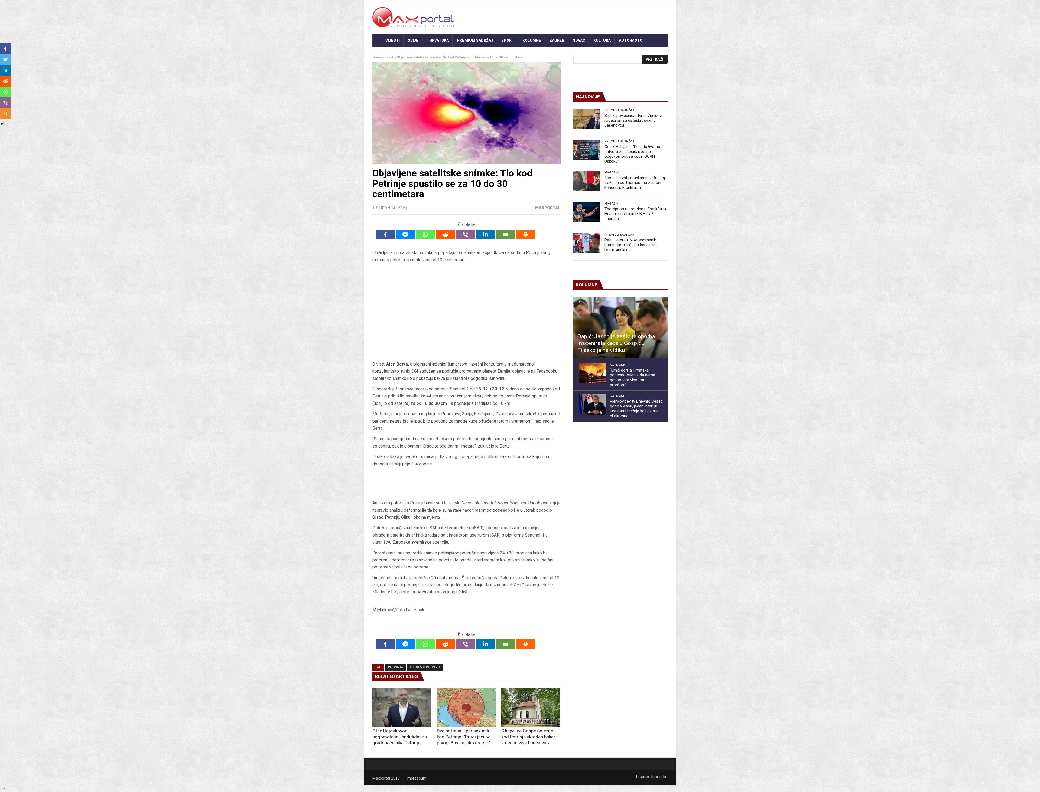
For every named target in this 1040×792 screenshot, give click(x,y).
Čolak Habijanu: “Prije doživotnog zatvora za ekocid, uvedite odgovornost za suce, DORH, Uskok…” (633, 154)
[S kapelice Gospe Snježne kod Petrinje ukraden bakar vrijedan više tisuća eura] (530, 707)
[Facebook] (385, 234)
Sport (507, 40)
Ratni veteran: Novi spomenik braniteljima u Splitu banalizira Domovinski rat (630, 245)
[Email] (505, 234)
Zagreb (556, 40)
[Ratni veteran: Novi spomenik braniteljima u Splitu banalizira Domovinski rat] (586, 243)
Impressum (416, 778)
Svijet (414, 40)
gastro (384, 53)
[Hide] (2, 124)
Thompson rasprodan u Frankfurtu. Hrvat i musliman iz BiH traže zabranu (635, 213)
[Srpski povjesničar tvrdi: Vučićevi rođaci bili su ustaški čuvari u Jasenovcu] (586, 119)
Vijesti (392, 40)
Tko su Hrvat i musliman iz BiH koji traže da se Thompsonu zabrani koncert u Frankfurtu (635, 182)
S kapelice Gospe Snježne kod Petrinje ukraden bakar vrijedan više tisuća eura (528, 736)
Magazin (611, 172)
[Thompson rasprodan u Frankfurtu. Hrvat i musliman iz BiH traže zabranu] (586, 212)
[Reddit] (445, 234)
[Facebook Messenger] (405, 234)
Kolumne (531, 40)
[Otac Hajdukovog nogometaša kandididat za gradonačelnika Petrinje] (401, 707)
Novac (579, 40)
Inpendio (659, 776)
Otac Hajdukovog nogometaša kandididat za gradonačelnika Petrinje (399, 736)
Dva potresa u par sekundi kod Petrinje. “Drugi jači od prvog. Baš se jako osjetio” (464, 736)
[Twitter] (5, 59)
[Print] (525, 234)
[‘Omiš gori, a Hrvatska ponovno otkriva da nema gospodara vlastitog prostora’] (592, 373)
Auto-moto (630, 40)
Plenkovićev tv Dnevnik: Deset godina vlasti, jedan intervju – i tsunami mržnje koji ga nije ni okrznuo (636, 408)
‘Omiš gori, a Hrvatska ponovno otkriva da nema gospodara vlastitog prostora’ (632, 377)
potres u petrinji (425, 667)
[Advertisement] (466, 312)
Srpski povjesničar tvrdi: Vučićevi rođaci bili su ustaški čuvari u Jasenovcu (633, 120)
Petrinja (395, 667)
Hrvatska (439, 40)
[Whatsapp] (425, 234)
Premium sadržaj (475, 40)
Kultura (602, 40)
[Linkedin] (485, 234)
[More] (5, 113)
